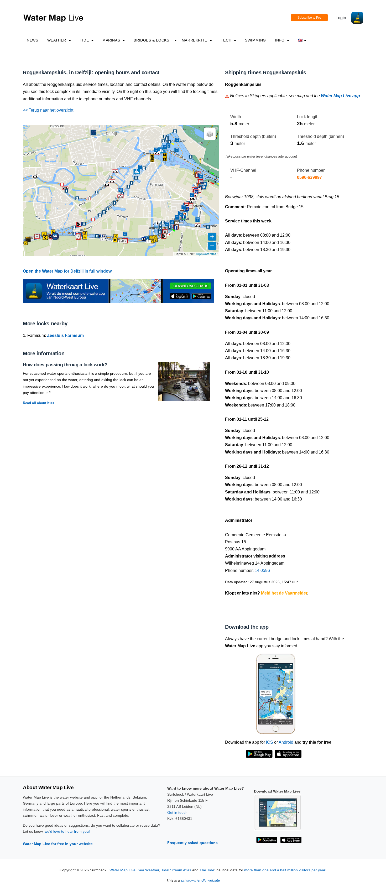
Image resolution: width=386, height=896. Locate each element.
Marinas (111, 40)
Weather (57, 40)
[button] (152, 158)
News (32, 40)
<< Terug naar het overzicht (48, 110)
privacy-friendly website (200, 880)
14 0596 (262, 570)
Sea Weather (148, 870)
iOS (269, 742)
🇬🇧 (300, 40)
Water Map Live (122, 870)
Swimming (255, 40)
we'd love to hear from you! (67, 831)
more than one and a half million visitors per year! (285, 870)
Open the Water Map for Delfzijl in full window (67, 271)
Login (341, 17)
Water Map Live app (340, 95)
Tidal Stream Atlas (176, 870)
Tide (85, 40)
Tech (227, 40)
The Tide (207, 870)
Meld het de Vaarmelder (284, 593)
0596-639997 (309, 177)
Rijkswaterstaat (206, 254)
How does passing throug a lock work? (65, 364)
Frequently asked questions (192, 843)
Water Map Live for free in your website (58, 844)
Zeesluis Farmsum (65, 335)
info (280, 40)
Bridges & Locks (151, 40)
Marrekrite (195, 40)
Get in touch (177, 812)
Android (286, 742)
